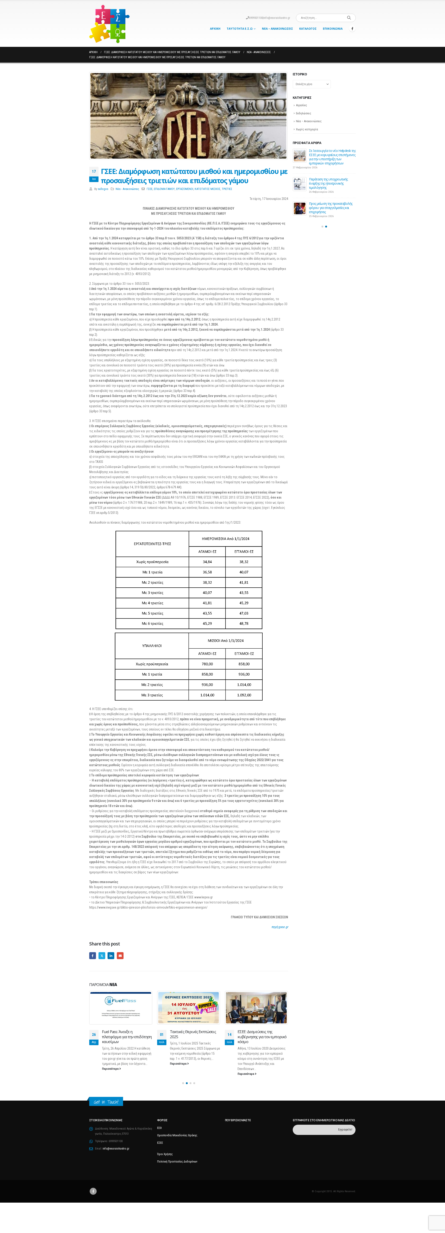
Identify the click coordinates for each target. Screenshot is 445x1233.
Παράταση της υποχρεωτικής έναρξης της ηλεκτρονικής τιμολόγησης (328, 183)
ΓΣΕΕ (150, 189)
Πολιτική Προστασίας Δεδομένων (177, 1161)
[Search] (349, 18)
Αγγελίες (301, 105)
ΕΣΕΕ (160, 1142)
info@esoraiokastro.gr (277, 17)
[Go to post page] (121, 1007)
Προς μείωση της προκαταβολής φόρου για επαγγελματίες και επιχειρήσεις (330, 207)
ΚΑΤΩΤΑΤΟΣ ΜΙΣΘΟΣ (207, 189)
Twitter (102, 955)
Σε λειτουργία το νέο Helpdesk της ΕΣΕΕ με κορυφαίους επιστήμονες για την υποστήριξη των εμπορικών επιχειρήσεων (332, 156)
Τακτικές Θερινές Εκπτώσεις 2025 (193, 1034)
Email (120, 955)
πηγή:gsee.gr (279, 927)
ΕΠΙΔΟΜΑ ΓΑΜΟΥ (164, 189)
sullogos (103, 189)
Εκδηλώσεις (303, 113)
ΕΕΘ (159, 1128)
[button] (183, 1083)
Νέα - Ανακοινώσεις (127, 189)
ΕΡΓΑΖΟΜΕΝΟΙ (184, 189)
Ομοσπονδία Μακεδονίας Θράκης (177, 1135)
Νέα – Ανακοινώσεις (277, 29)
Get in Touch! (106, 1102)
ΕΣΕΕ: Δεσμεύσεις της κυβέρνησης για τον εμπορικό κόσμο (262, 1036)
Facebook (92, 955)
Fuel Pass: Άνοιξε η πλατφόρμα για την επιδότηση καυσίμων (127, 1036)
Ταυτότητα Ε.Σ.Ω (240, 29)
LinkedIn (111, 955)
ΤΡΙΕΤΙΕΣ (227, 189)
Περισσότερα (110, 1068)
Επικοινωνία (333, 29)
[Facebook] (352, 28)
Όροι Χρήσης (165, 1154)
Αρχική (215, 29)
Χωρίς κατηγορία (307, 129)
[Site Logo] (109, 24)
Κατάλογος (308, 29)
